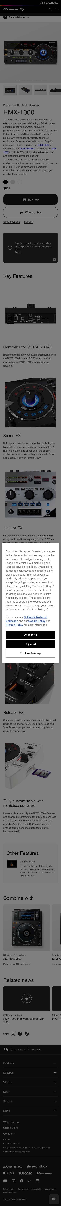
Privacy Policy (14, 625)
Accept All (30, 634)
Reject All (30, 644)
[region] (30, 603)
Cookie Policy (36, 621)
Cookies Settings (30, 653)
